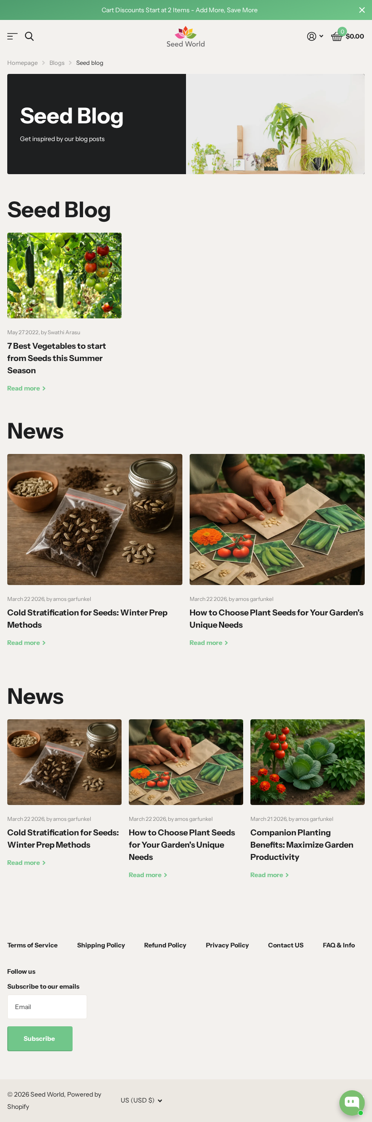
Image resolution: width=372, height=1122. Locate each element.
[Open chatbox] (352, 1103)
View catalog (12, 36)
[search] (29, 36)
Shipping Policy (101, 945)
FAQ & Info (339, 945)
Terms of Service (32, 945)
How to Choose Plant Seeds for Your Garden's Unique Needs (277, 557)
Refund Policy (165, 945)
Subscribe (40, 1038)
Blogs (56, 62)
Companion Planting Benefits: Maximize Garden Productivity (307, 806)
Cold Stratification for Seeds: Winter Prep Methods (94, 557)
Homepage (22, 62)
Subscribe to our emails (43, 986)
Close (362, 10)
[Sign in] (315, 36)
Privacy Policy (227, 945)
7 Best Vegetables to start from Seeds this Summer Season (64, 319)
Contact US (285, 945)
